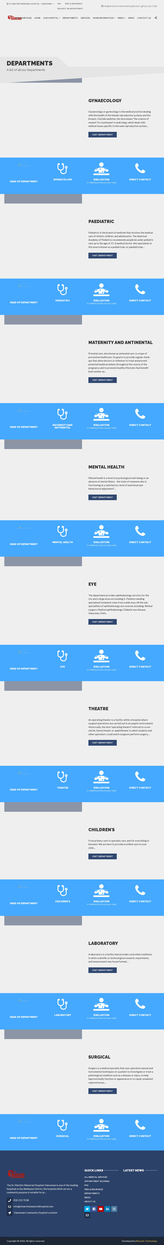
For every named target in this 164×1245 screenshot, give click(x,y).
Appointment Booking (96, 1181)
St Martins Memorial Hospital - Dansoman (30, 4)
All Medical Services (95, 1177)
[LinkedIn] (108, 1209)
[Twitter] (87, 1209)
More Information (103, 18)
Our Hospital (50, 18)
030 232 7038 (21, 1200)
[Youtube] (101, 1209)
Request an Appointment (70, 9)
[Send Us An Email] (87, 1215)
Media (121, 18)
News (131, 18)
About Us (89, 1201)
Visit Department (102, 134)
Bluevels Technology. (146, 1241)
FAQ (59, 4)
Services (85, 18)
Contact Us (144, 18)
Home (37, 18)
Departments (70, 18)
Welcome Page (23, 18)
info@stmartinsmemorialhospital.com (33, 1206)
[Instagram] (114, 1209)
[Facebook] (94, 1209)
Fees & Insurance (73, 4)
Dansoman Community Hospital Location (35, 1212)
